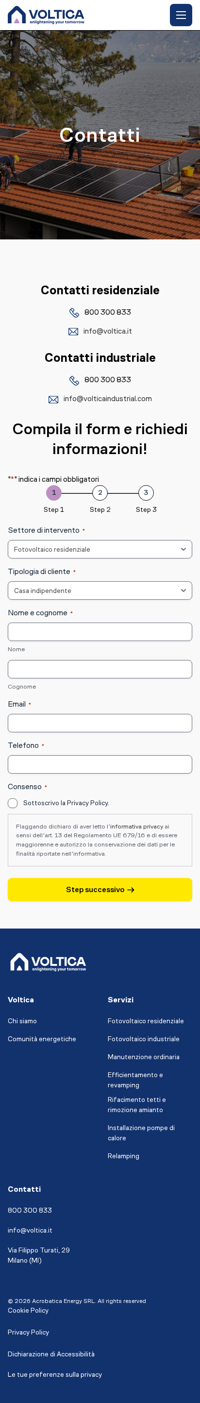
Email (19, 704)
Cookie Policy (28, 1310)
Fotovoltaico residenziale (146, 1021)
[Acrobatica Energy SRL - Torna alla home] (46, 15)
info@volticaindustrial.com (108, 398)
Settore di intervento (46, 530)
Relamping (123, 1156)
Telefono (26, 745)
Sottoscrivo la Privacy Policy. (66, 803)
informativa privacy (136, 826)
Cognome (22, 686)
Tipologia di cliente (42, 571)
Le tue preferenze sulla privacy (55, 1374)
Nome (16, 649)
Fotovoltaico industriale (144, 1039)
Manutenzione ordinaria (144, 1057)
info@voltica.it (107, 331)
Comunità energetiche (42, 1039)
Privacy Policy (28, 1332)
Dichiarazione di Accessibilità (51, 1354)
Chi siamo (22, 1021)
